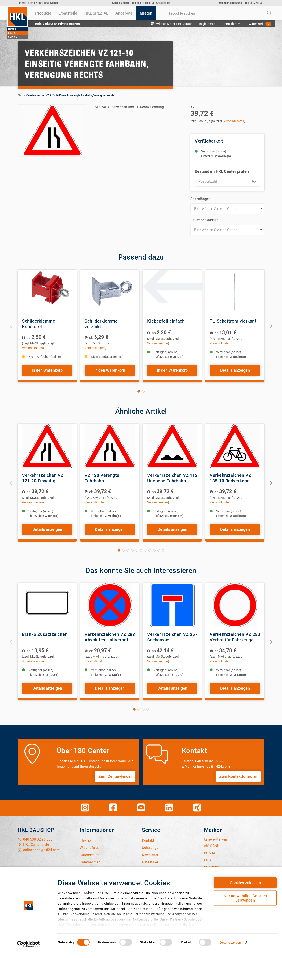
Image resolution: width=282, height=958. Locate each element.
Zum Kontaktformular (238, 776)
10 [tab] (158, 550)
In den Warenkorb (47, 370)
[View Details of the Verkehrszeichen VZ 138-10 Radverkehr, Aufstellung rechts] (234, 446)
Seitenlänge (200, 199)
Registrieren (207, 24)
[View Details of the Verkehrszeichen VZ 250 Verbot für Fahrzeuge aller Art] (234, 605)
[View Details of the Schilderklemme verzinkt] (109, 292)
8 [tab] (149, 550)
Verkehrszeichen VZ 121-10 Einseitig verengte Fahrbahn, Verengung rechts (70, 95)
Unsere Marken (215, 839)
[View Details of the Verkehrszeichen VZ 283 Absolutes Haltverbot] (109, 605)
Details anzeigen (235, 370)
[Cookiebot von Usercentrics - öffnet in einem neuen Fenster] (28, 944)
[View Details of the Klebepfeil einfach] (172, 292)
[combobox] (220, 13)
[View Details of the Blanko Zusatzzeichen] (47, 605)
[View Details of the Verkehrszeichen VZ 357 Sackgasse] (172, 605)
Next (271, 326)
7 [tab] (145, 550)
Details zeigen (230, 942)
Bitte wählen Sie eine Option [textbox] (215, 209)
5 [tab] (136, 550)
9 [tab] (154, 550)
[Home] (17, 22)
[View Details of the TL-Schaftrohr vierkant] (234, 292)
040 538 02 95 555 (37, 839)
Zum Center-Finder (115, 776)
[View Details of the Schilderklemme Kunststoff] (47, 292)
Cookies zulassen (245, 882)
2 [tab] (143, 391)
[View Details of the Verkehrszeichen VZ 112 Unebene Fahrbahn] (172, 446)
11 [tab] (163, 550)
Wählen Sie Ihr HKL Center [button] (174, 24)
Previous (11, 326)
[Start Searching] (269, 13)
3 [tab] (127, 550)
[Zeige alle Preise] (24, 338)
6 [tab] (141, 550)
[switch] (125, 942)
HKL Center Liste (35, 845)
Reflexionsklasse (204, 220)
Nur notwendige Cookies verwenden (245, 897)
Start (20, 95)
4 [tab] (132, 550)
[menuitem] (43, 13)
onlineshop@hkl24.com (41, 850)
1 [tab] (138, 391)
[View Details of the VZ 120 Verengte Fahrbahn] (109, 446)
